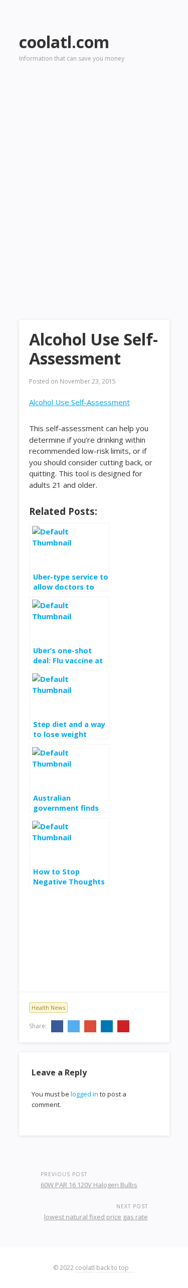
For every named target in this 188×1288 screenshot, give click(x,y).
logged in (84, 1093)
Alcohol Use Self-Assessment (79, 402)
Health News (48, 1007)
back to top (113, 1267)
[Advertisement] (94, 177)
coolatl (85, 1267)
